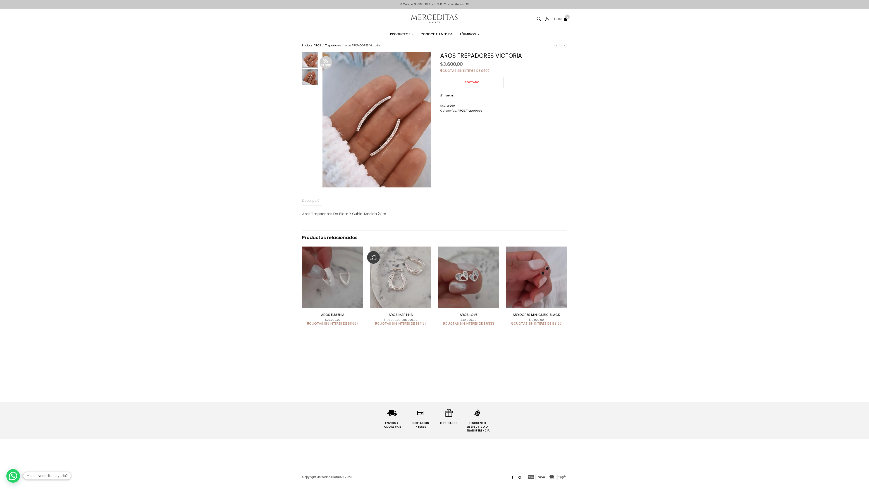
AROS (317, 45)
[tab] (315, 202)
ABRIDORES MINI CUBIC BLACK (536, 314)
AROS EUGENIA (332, 314)
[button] (13, 476)
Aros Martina (401, 314)
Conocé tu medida (436, 34)
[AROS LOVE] (468, 277)
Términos (468, 34)
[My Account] (547, 18)
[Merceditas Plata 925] (434, 18)
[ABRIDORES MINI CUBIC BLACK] (536, 277)
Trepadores (333, 45)
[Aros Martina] (400, 277)
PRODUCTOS (400, 34)
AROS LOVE (468, 314)
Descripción (312, 201)
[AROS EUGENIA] (332, 277)
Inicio (306, 45)
